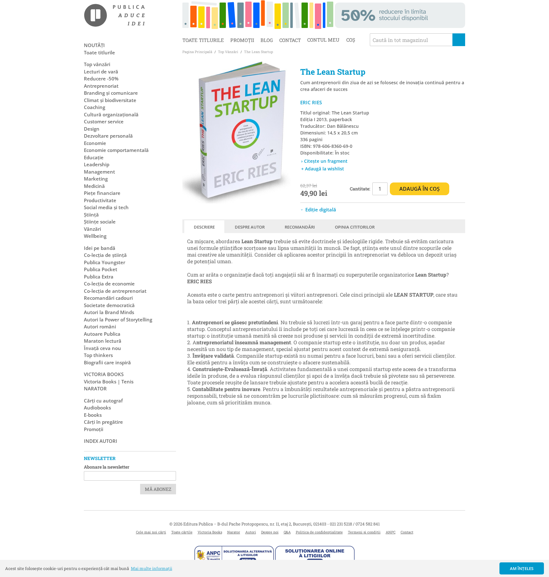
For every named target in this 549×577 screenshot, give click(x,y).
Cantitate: (360, 189)
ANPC (391, 532)
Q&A (287, 532)
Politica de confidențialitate (319, 532)
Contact (290, 40)
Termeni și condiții (364, 532)
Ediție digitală (320, 209)
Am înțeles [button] (522, 568)
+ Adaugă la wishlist (322, 169)
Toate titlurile (203, 40)
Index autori (100, 441)
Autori (250, 532)
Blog (267, 40)
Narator (233, 532)
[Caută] (458, 39)
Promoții (242, 40)
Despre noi (270, 532)
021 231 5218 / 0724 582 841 (355, 524)
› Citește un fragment (324, 161)
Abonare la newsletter (106, 467)
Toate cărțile (182, 532)
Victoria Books (210, 532)
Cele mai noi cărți (151, 532)
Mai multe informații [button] (151, 568)
